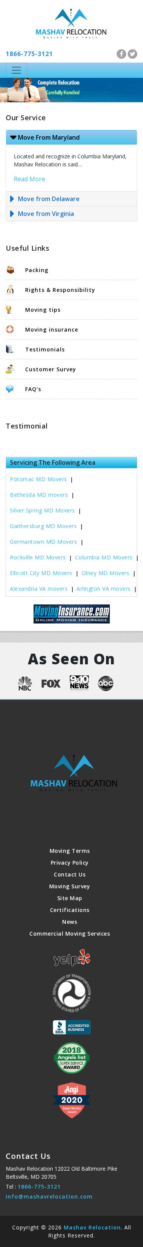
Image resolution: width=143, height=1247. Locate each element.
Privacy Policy (70, 862)
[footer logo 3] (72, 993)
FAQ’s (33, 389)
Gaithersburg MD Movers (43, 526)
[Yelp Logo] (72, 958)
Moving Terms (70, 850)
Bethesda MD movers (39, 494)
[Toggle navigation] (16, 70)
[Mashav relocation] (71, 23)
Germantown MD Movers (43, 541)
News (69, 921)
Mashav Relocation (92, 1227)
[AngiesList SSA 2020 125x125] (72, 1100)
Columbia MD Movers (104, 557)
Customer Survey (50, 369)
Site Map (69, 898)
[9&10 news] (79, 683)
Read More (29, 179)
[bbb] (72, 1027)
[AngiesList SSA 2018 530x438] (72, 1058)
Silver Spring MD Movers (42, 510)
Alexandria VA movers (38, 588)
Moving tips (43, 309)
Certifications (70, 910)
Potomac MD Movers (38, 479)
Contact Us (69, 874)
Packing (36, 270)
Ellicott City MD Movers (41, 573)
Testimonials (45, 349)
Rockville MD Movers (38, 557)
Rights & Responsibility (60, 289)
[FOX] (51, 682)
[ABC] (105, 683)
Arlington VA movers (104, 588)
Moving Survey (69, 886)
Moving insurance (51, 329)
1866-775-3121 (29, 54)
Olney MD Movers (106, 573)
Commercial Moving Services (69, 933)
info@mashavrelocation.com (49, 1196)
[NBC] (24, 683)
